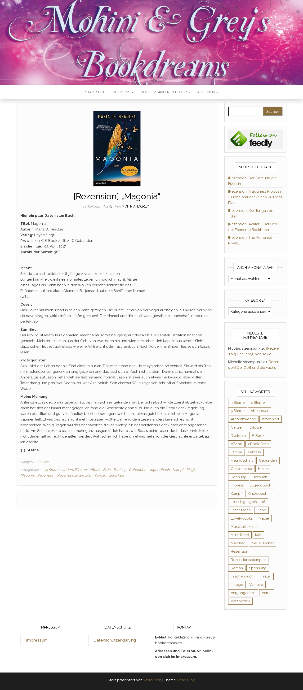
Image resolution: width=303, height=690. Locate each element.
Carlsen (237, 427)
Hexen (263, 469)
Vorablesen (240, 601)
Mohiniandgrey (135, 206)
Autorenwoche (243, 419)
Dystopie (238, 436)
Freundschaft (242, 460)
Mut (258, 535)
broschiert (270, 419)
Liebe (261, 510)
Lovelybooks (242, 518)
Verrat (267, 593)
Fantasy (119, 470)
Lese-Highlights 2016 (248, 502)
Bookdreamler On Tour (164, 92)
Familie (236, 452)
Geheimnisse (241, 469)
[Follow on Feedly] (255, 139)
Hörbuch (260, 477)
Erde (107, 470)
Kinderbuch (257, 493)
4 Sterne (258, 402)
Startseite (95, 92)
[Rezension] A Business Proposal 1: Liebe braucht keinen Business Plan (255, 197)
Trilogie (237, 584)
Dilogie (256, 427)
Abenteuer (259, 411)
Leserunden (241, 510)
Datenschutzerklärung (115, 640)
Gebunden (137, 470)
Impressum (37, 640)
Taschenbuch (242, 576)
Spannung (258, 568)
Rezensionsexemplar (74, 475)
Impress (237, 485)
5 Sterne (238, 411)
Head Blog (186, 680)
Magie (191, 470)
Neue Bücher (263, 543)
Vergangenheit (243, 593)
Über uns (121, 92)
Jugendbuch (159, 470)
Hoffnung (238, 477)
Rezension (45, 475)
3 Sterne (238, 402)
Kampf (178, 470)
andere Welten (74, 470)
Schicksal (116, 475)
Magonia (27, 475)
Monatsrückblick (244, 527)
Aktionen (206, 92)
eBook (94, 470)
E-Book (258, 436)
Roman (100, 475)
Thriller (265, 576)
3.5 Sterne (51, 470)
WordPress (152, 680)
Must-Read (240, 535)
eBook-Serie (258, 444)
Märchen (238, 543)
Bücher (43, 462)
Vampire (256, 584)
